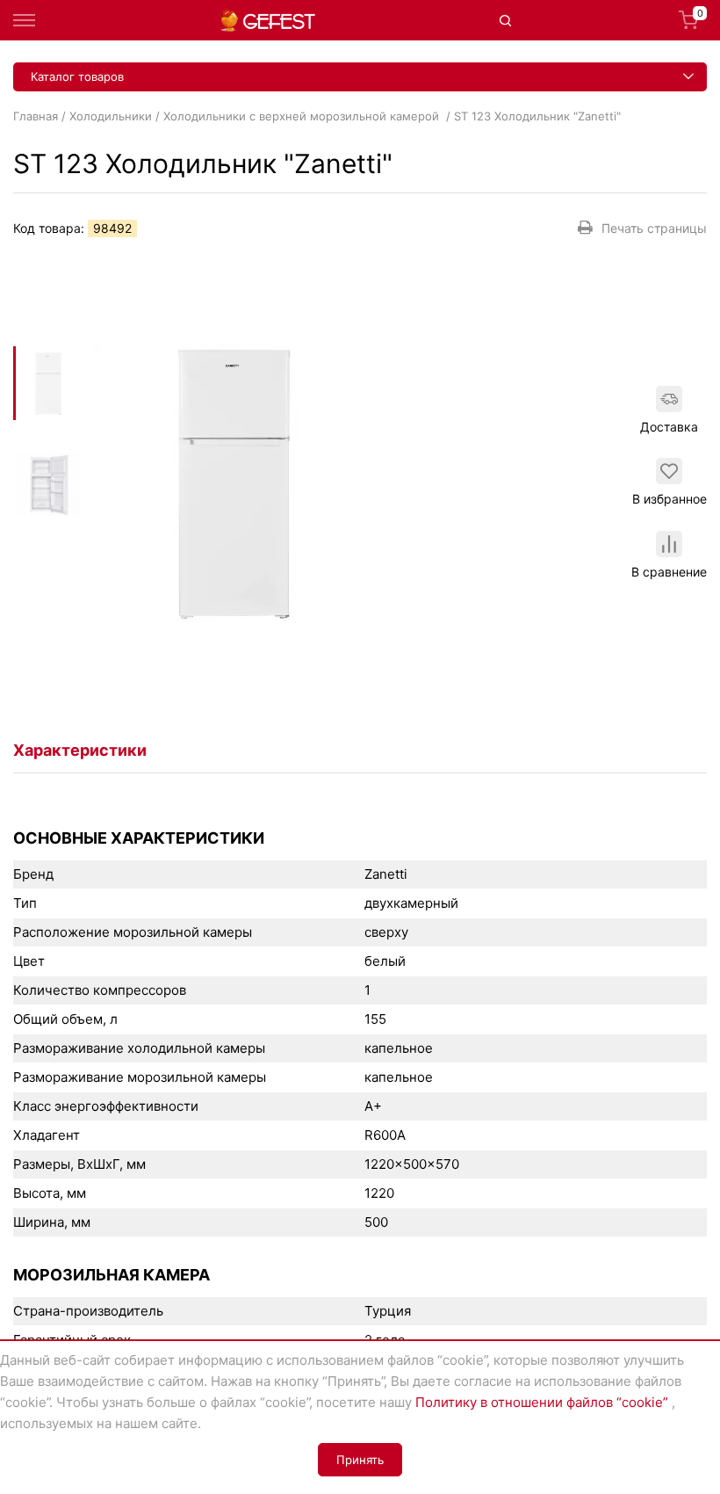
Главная (35, 116)
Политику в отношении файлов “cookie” (541, 1402)
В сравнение (669, 571)
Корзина (700, 15)
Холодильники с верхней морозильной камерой (303, 116)
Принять (360, 1460)
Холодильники (110, 116)
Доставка (669, 426)
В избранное (669, 498)
